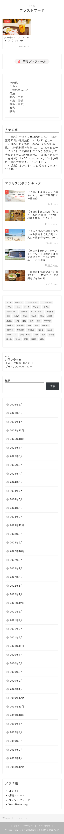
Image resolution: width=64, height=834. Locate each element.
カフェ (9, 307)
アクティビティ (32, 302)
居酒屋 (9, 321)
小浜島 (50, 316)
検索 (8, 380)
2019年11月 (17, 706)
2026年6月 (16, 404)
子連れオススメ (19, 89)
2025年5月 (16, 464)
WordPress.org (18, 804)
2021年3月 (16, 628)
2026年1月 (16, 421)
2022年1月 (16, 594)
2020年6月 (16, 663)
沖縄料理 (9, 330)
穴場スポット (25, 335)
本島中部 (47, 321)
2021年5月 (16, 611)
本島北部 (9, 325)
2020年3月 (16, 671)
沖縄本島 (20, 330)
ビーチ (26, 307)
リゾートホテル (37, 312)
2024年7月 (16, 490)
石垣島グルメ (11, 335)
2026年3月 (16, 413)
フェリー (36, 307)
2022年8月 (16, 559)
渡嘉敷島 (31, 330)
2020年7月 (16, 654)
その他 (14, 82)
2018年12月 (17, 766)
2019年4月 (16, 732)
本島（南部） (18, 104)
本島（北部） (18, 100)
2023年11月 (17, 525)
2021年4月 (16, 620)
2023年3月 (16, 534)
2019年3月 (16, 741)
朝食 (38, 321)
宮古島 (34, 316)
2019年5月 (16, 723)
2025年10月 (17, 439)
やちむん (18, 302)
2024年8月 (16, 482)
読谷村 (51, 335)
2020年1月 (16, 689)
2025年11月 (17, 430)
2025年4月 (16, 473)
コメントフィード (19, 800)
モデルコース (11, 312)
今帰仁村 (50, 312)
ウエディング (47, 302)
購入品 (9, 339)
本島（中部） (18, 96)
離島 (12, 111)
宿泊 (12, 93)
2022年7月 (16, 568)
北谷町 (16, 316)
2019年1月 (16, 758)
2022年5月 (16, 585)
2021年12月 (17, 603)
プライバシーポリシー (18, 366)
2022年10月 (17, 551)
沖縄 (36, 325)
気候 (29, 325)
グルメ (14, 86)
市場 (17, 321)
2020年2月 (16, 680)
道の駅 (17, 339)
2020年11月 (17, 646)
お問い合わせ (13, 359)
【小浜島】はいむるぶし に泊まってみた (30, 165)
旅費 (24, 321)
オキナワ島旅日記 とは (19, 363)
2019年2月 (16, 749)
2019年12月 (17, 697)
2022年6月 (16, 577)
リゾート (23, 312)
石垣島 (49, 330)
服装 (31, 321)
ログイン (14, 790)
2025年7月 (16, 447)
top (7, 356)
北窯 (8, 316)
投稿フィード (17, 795)
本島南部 (20, 325)
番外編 (40, 330)
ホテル (46, 307)
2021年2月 (16, 637)
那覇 (26, 339)
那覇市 (34, 339)
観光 (12, 107)
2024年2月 (16, 516)
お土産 (9, 302)
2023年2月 (16, 542)
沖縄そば (45, 325)
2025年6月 (16, 456)
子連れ (25, 316)
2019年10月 (17, 715)
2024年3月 (16, 508)
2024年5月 (16, 499)
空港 (36, 335)
